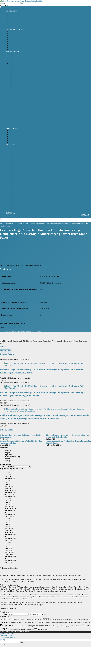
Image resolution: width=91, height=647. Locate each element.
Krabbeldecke (18, 110)
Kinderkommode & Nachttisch (24, 80)
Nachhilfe (87, 622)
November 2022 (10, 534)
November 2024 (10, 492)
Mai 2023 (7, 522)
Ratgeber (10, 213)
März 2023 (8, 526)
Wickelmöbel (18, 88)
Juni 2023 (7, 520)
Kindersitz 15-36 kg (16, 17)
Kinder (40, 621)
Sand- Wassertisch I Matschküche (25, 200)
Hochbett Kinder (19, 74)
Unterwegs (16, 629)
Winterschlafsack (19, 61)
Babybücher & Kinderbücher (19, 150)
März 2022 (8, 550)
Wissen (38, 629)
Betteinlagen (17, 94)
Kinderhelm (17, 174)
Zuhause (45, 629)
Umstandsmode (14, 140)
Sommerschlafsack (19, 59)
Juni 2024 (7, 498)
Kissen (15, 108)
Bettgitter (16, 96)
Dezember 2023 (10, 508)
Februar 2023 (9, 528)
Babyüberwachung (15, 90)
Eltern (14, 619)
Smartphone (57, 626)
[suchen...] (22, 3)
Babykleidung (14, 132)
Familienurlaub (59, 619)
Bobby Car (17, 156)
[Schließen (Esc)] (7, 644)
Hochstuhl (17, 72)
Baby (5, 619)
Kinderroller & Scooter (21, 178)
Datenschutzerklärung (12, 457)
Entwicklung (21, 619)
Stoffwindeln (78, 626)
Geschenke (4, 622)
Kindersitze (11, 11)
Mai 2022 (7, 546)
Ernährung (28, 619)
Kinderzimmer (12, 51)
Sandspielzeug (18, 204)
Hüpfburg (16, 192)
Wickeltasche (13, 43)
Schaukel (16, 206)
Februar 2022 (9, 552)
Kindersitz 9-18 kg (15, 19)
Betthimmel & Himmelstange (23, 98)
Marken (7, 459)
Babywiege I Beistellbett (22, 68)
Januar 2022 (8, 554)
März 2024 (8, 504)
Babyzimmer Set (15, 120)
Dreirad (16, 158)
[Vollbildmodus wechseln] (3, 644)
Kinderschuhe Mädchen (17, 136)
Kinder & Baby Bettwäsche (23, 100)
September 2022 (10, 538)
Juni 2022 (7, 544)
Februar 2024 (9, 506)
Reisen (14, 626)
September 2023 (10, 514)
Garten (66, 619)
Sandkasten (17, 202)
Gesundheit (21, 622)
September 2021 (10, 560)
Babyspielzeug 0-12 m (17, 146)
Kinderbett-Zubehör (16, 92)
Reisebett (16, 86)
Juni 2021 (7, 564)
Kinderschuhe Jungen (16, 138)
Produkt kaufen (5, 269)
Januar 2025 (8, 488)
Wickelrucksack (14, 45)
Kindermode (13, 134)
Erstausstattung (36, 619)
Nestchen (16, 114)
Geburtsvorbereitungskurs (75, 619)
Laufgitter (16, 84)
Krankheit (81, 622)
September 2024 (10, 496)
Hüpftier (16, 194)
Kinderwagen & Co (14, 29)
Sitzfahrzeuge (18, 186)
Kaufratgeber (32, 622)
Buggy (11, 33)
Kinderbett (17, 76)
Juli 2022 (7, 542)
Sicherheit (12, 124)
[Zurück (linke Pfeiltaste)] (1, 646)
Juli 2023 (7, 518)
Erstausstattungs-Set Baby (18, 130)
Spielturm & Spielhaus (21, 208)
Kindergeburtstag (55, 622)
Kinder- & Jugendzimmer (18, 122)
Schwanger (31, 626)
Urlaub (22, 629)
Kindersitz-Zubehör (16, 21)
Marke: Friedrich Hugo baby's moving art (14, 325)
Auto (1, 619)
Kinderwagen (13, 35)
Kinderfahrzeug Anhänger (22, 172)
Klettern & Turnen (19, 196)
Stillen (72, 626)
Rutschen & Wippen (20, 198)
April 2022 (8, 548)
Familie (45, 618)
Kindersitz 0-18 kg (15, 15)
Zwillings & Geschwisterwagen (20, 47)
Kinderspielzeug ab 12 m (17, 148)
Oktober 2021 (9, 558)
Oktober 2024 (9, 494)
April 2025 (8, 484)
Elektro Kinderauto (20, 164)
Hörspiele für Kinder (16, 152)
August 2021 (9, 562)
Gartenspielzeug (19, 190)
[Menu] (1, 219)
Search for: (4, 614)
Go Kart (16, 160)
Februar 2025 (9, 486)
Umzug (11, 629)
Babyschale (13, 13)
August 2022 (9, 540)
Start (1, 223)
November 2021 (10, 556)
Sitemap (7, 461)
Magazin (85, 215)
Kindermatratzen (19, 106)
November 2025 (10, 478)
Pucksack (16, 57)
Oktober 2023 (9, 512)
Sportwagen (13, 37)
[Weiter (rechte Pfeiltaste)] (3, 646)
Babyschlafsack (14, 53)
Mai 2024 (7, 500)
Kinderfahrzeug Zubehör (22, 170)
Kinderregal (17, 82)
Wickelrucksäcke (29, 629)
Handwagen (17, 162)
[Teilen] (5, 644)
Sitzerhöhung (13, 25)
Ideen (26, 622)
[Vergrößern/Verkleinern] (1, 644)
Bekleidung (11, 128)
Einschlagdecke (18, 104)
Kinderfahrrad (18, 168)
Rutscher (16, 184)
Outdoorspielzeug (15, 188)
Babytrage (12, 31)
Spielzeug (10, 144)
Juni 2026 (7, 474)
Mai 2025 (7, 482)
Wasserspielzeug (19, 210)
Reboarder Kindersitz (16, 23)
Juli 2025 (7, 480)
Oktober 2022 (9, 536)
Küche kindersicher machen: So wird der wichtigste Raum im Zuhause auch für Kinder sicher (67, 436)
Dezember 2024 (10, 490)
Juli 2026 (7, 472)
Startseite (7, 451)
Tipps (85, 625)
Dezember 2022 (10, 532)
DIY (10, 619)
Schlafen (19, 626)
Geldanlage (85, 619)
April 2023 (8, 524)
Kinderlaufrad (18, 176)
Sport (69, 626)
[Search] (1, 221)
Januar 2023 (8, 530)
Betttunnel (17, 102)
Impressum (8, 455)
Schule (24, 626)
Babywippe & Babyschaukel (23, 66)
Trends (4, 629)
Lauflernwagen (18, 182)
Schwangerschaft (41, 626)
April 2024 (8, 502)
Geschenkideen (12, 622)
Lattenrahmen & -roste (21, 112)
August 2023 (9, 516)
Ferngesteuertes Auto (20, 166)
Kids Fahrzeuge (14, 154)
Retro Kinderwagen (16, 39)
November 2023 (10, 510)
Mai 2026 (7, 476)
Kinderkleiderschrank (20, 78)
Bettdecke (16, 116)
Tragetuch (12, 41)
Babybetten (17, 70)
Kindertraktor (18, 180)
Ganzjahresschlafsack (20, 55)
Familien (52, 619)
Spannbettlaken (18, 118)
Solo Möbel (13, 64)
